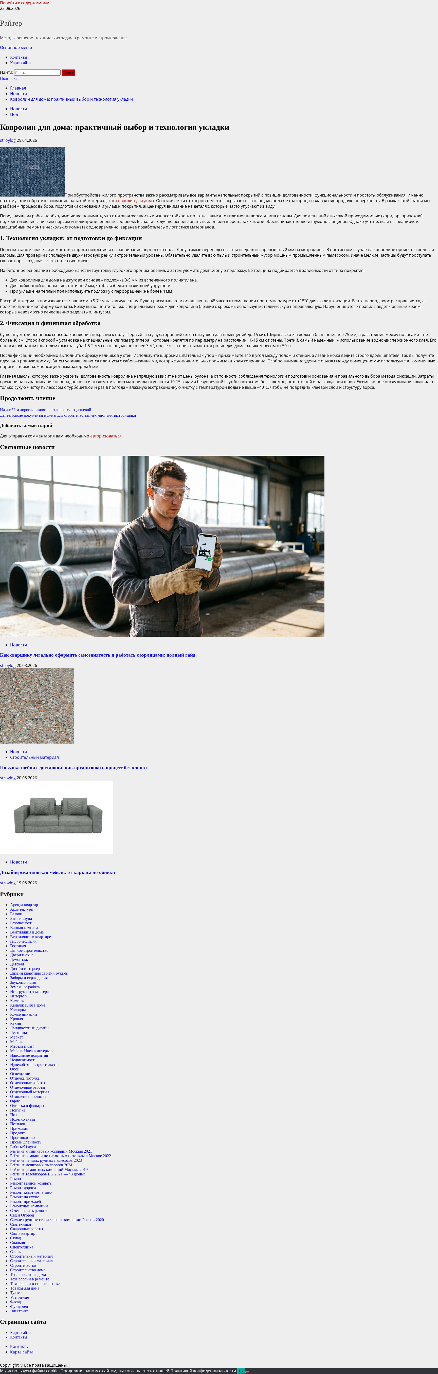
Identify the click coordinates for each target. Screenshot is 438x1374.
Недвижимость (23, 1060)
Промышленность (25, 1142)
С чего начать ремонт (28, 1210)
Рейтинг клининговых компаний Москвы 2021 (51, 1151)
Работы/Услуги (23, 1146)
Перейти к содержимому (24, 3)
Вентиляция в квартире (30, 937)
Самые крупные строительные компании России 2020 (57, 1220)
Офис (15, 1101)
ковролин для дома (135, 200)
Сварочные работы (26, 1229)
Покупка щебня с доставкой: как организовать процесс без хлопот (73, 767)
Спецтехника (21, 1247)
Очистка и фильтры (27, 1105)
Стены (16, 1251)
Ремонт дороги (23, 1188)
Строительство (23, 1265)
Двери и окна (21, 955)
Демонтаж (19, 959)
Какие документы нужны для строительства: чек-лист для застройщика (68, 415)
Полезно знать (22, 1119)
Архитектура (21, 909)
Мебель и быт (22, 1046)
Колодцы (18, 1010)
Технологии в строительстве (35, 1283)
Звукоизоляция (23, 982)
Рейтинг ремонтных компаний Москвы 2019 (49, 1169)
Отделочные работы (27, 1083)
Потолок (17, 1124)
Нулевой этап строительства (34, 1064)
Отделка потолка (25, 1078)
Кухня (15, 1023)
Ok (241, 1371)
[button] (16, 47)
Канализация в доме (27, 1005)
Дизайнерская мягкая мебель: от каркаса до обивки (57, 872)
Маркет (16, 1037)
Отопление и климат (28, 1096)
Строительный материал (34, 757)
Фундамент (20, 1306)
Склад (15, 1238)
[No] (247, 1372)
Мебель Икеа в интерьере (32, 1051)
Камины (17, 1000)
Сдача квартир (22, 1233)
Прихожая (19, 1128)
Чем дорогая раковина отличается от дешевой (45, 410)
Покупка (17, 1110)
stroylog (8, 140)
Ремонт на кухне (24, 1197)
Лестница (18, 1032)
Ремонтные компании (29, 1206)
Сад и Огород (22, 1215)
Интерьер (18, 996)
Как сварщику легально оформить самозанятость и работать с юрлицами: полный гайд (97, 655)
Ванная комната (24, 927)
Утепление (19, 1297)
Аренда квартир (24, 905)
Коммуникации (23, 1014)
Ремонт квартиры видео (31, 1192)
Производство (22, 1137)
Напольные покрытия (29, 1055)
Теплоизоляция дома (28, 1274)
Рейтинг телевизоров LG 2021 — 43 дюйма (47, 1174)
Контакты (18, 57)
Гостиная (18, 946)
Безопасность (21, 923)
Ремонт (16, 1178)
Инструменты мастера (29, 991)
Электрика (19, 1311)
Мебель (16, 1042)
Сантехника (20, 1224)
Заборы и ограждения (29, 978)
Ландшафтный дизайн (29, 1028)
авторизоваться (106, 436)
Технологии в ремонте (29, 1279)
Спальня (17, 1242)
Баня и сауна (21, 918)
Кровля (16, 1019)
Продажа (18, 1133)
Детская (17, 964)
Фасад (15, 1302)
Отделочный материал (29, 1092)
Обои (15, 1069)
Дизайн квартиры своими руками (39, 973)
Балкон (16, 914)
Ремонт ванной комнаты (31, 1183)
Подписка (8, 78)
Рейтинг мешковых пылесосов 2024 (41, 1165)
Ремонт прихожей (25, 1201)
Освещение (20, 1073)
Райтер (11, 23)
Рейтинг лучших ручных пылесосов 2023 (46, 1160)
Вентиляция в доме (27, 932)
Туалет (16, 1293)
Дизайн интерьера (26, 968)
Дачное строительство (29, 950)
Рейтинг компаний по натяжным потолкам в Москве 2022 (60, 1156)
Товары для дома (24, 1288)
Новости (18, 109)
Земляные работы (25, 987)
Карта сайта (20, 63)
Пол (14, 114)
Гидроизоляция (23, 941)
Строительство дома (27, 1270)
